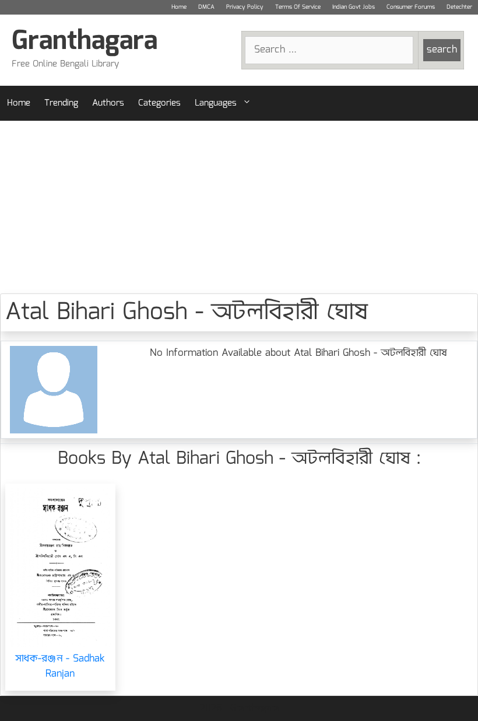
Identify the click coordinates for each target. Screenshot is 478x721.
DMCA (206, 7)
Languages (216, 103)
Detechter (459, 7)
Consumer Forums (410, 7)
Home (179, 7)
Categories (159, 103)
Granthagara (84, 41)
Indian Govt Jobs (353, 7)
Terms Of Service (298, 7)
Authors (108, 103)
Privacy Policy (244, 7)
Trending (61, 103)
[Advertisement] (239, 207)
